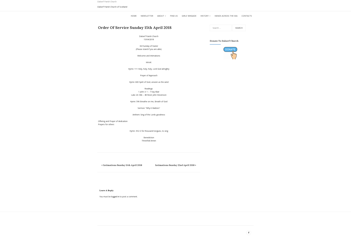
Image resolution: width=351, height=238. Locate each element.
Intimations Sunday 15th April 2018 (122, 165)
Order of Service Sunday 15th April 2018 (135, 27)
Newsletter (147, 16)
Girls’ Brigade (189, 16)
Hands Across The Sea (226, 16)
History (204, 16)
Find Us (174, 16)
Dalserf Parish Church (107, 1)
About (160, 16)
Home (134, 16)
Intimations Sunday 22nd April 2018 (174, 165)
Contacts (247, 16)
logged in (115, 196)
